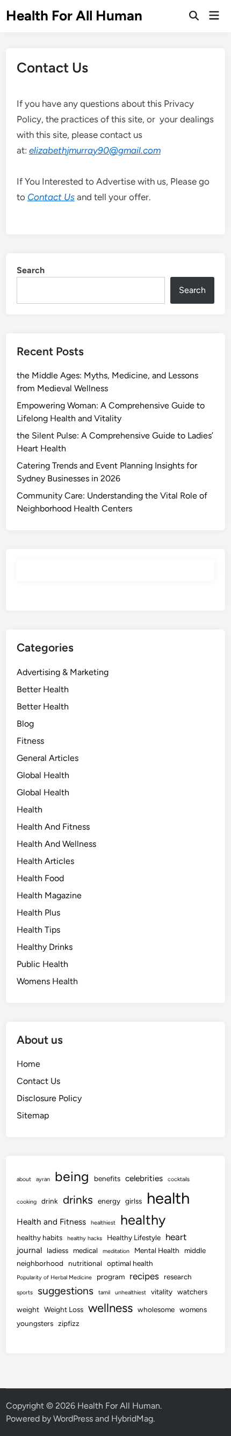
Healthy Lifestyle (134, 1237)
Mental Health (156, 1250)
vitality (161, 1291)
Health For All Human (74, 15)
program (111, 1276)
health (168, 1198)
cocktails (179, 1179)
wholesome (156, 1309)
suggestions (65, 1291)
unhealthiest (130, 1292)
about (24, 1179)
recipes (144, 1276)
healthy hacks (84, 1238)
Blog (25, 724)
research (178, 1276)
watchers (192, 1291)
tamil (104, 1292)
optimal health (130, 1263)
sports (25, 1292)
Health (29, 809)
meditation (116, 1251)
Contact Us (51, 197)
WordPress (73, 1418)
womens (193, 1309)
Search (31, 270)
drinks (78, 1199)
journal (29, 1250)
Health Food (40, 878)
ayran (43, 1179)
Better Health (43, 689)
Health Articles (45, 861)
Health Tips (38, 930)
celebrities (144, 1178)
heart (175, 1237)
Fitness (30, 741)
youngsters (35, 1323)
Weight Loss (63, 1309)
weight (28, 1309)
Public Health (42, 964)
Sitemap (33, 1115)
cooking (27, 1201)
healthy (142, 1220)
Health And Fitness (53, 827)
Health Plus (38, 912)
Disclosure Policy (49, 1098)
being (72, 1176)
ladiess (57, 1250)
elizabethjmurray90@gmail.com (95, 150)
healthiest (103, 1222)
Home (28, 1064)
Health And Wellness (56, 844)
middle (195, 1250)
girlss (133, 1201)
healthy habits (39, 1237)
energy (109, 1201)
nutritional (85, 1263)
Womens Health (47, 981)
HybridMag (132, 1418)
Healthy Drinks (45, 947)
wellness (110, 1308)
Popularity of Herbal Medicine (54, 1277)
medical (85, 1250)
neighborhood (40, 1263)
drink (49, 1201)
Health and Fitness (51, 1222)
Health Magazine (49, 895)
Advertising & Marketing (63, 672)
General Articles (47, 758)
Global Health (43, 775)
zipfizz (69, 1323)
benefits (107, 1178)
